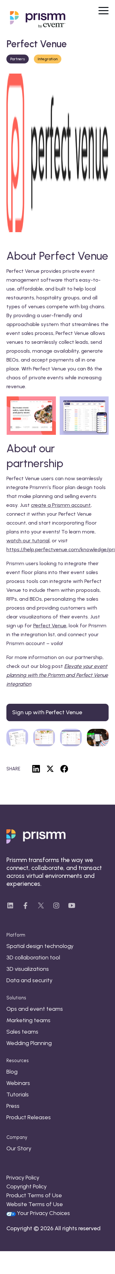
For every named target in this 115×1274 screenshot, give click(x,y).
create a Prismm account (61, 505)
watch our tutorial (28, 541)
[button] (103, 9)
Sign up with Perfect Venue (47, 712)
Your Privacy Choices (43, 1213)
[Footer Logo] (35, 836)
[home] (35, 20)
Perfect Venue (49, 626)
